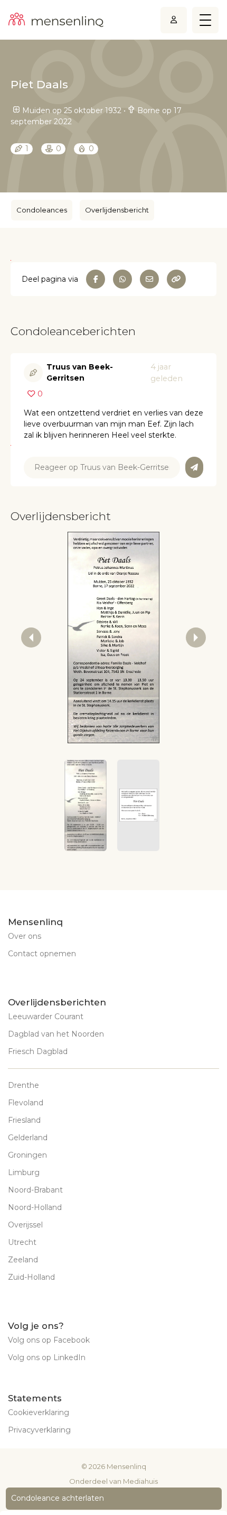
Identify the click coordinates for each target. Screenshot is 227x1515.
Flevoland (25, 1102)
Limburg (24, 1172)
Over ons (24, 936)
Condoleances (41, 210)
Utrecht (22, 1242)
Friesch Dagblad (38, 1051)
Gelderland (28, 1137)
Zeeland (23, 1259)
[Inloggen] (173, 19)
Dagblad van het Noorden (56, 1034)
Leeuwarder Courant (45, 1016)
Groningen (27, 1155)
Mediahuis (140, 1481)
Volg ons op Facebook (49, 1340)
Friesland (24, 1120)
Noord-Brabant (35, 1190)
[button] (85, 805)
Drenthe (23, 1085)
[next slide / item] (196, 637)
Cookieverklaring (38, 1412)
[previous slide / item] (31, 637)
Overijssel (25, 1225)
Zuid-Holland (31, 1277)
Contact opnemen (42, 953)
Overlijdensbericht (117, 210)
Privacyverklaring (39, 1430)
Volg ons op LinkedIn (47, 1357)
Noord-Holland (35, 1207)
